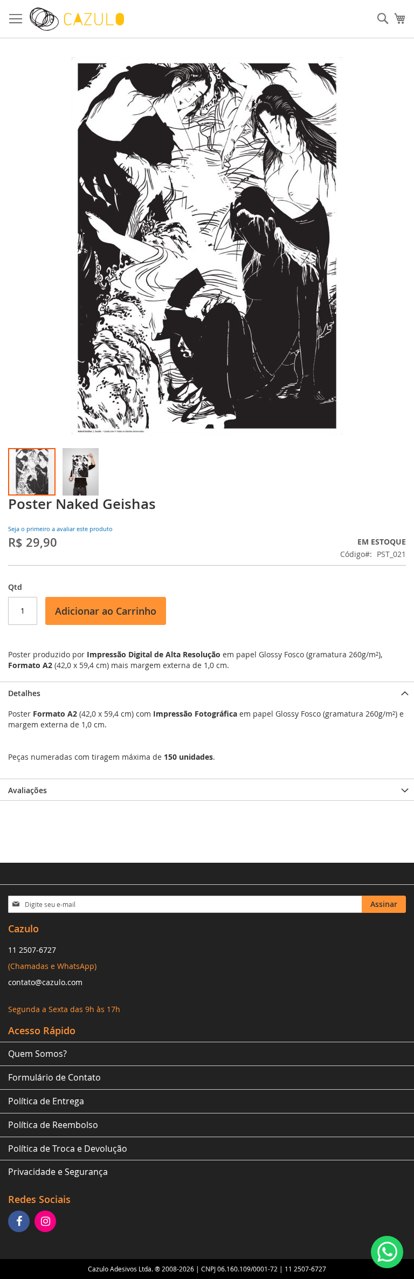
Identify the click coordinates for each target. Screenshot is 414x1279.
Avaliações (27, 790)
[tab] (207, 692)
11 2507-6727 (32, 950)
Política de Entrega (46, 1101)
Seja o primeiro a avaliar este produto (60, 529)
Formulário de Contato (54, 1077)
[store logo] (77, 19)
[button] (80, 472)
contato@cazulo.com (45, 982)
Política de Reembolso (53, 1125)
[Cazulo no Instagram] (46, 1222)
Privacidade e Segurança (58, 1172)
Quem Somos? (37, 1054)
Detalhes (24, 693)
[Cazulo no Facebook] (20, 1222)
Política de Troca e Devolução (67, 1148)
